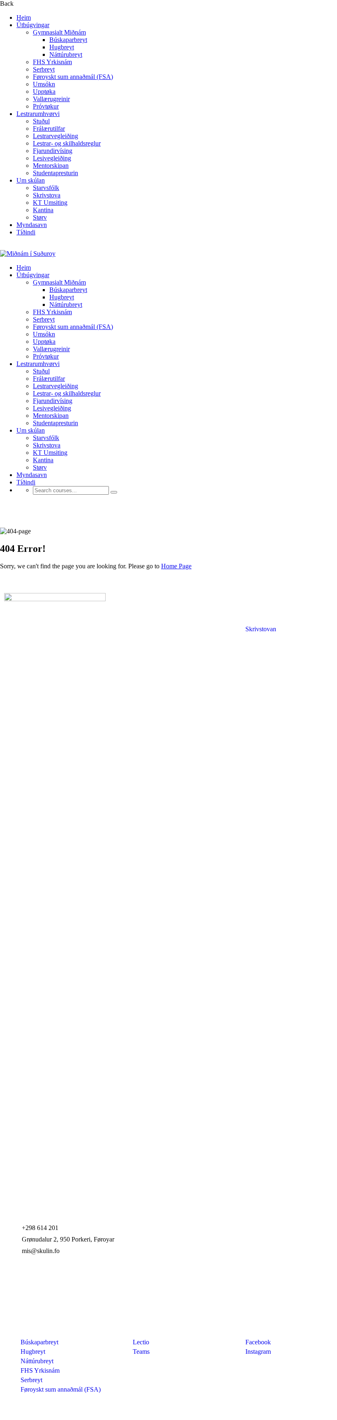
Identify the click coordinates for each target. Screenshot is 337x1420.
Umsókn (44, 84)
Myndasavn (31, 224)
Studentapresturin (55, 172)
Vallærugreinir (51, 98)
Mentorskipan (51, 165)
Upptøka (44, 91)
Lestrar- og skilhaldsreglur (67, 143)
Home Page (176, 566)
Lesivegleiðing (52, 158)
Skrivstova (46, 195)
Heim (23, 17)
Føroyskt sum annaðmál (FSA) (73, 76)
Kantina (43, 209)
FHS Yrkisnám (52, 61)
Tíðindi (25, 232)
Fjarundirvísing (52, 150)
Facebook (258, 1342)
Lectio (141, 1342)
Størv (40, 217)
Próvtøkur (46, 106)
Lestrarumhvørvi (38, 113)
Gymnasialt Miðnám (59, 32)
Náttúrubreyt (65, 54)
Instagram (258, 1351)
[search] (114, 492)
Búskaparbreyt (68, 39)
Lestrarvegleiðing (55, 135)
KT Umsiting (50, 202)
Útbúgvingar (32, 24)
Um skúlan (30, 180)
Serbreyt (44, 69)
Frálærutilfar (49, 128)
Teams (141, 1351)
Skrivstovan (260, 628)
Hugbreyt (61, 47)
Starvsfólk (46, 187)
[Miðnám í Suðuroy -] (27, 253)
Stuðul (41, 121)
